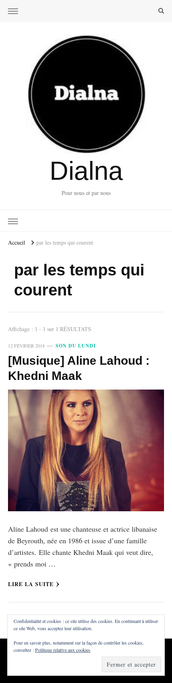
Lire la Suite (31, 584)
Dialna (86, 170)
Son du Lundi (76, 345)
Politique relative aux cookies (62, 650)
